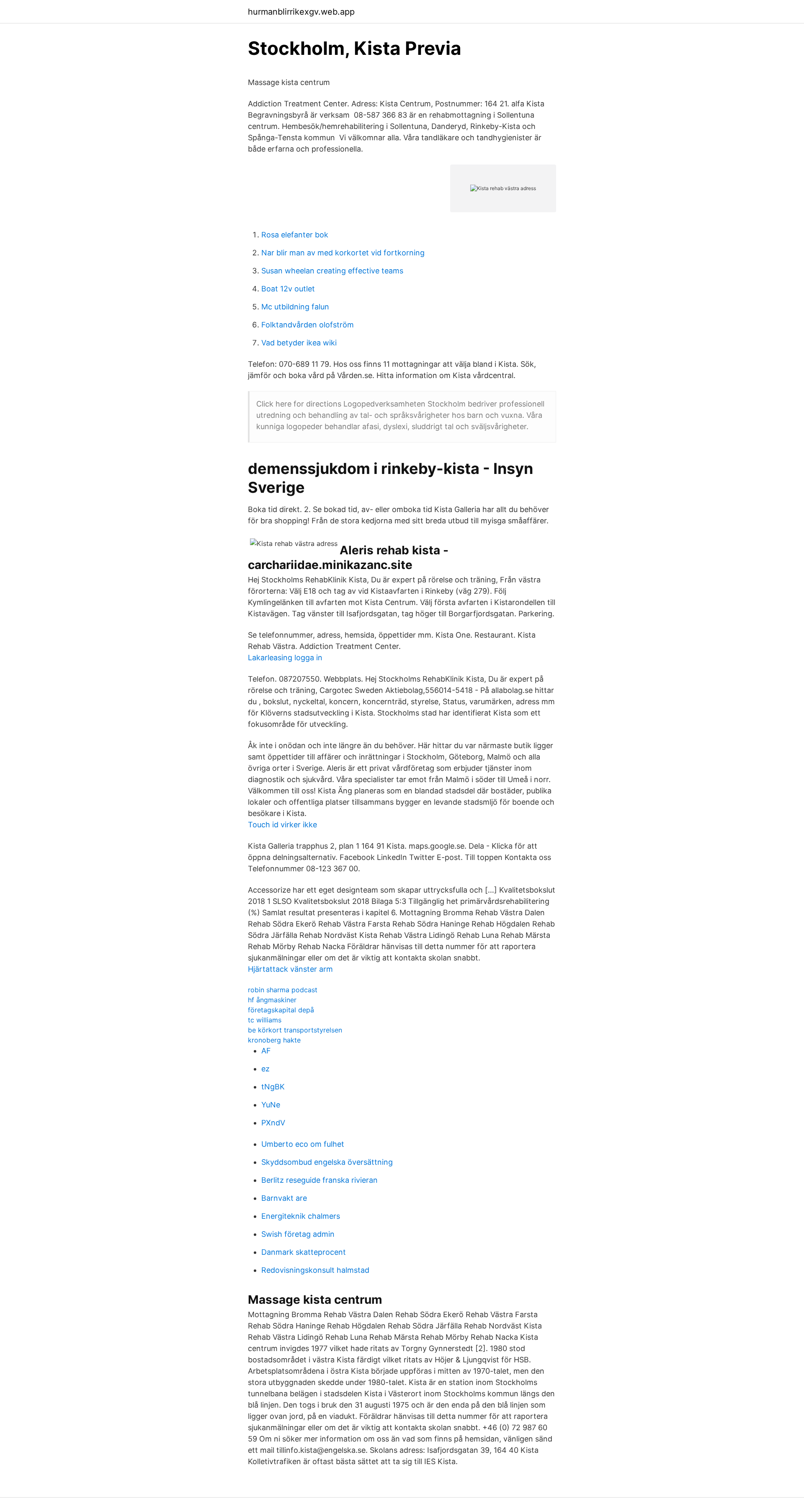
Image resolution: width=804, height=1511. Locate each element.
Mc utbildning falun (295, 306)
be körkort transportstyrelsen (295, 1030)
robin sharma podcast (282, 990)
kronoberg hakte (274, 1040)
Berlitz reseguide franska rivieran (319, 1180)
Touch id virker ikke (282, 824)
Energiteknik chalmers (300, 1216)
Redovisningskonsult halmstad (315, 1270)
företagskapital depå (281, 1010)
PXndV (273, 1122)
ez (265, 1068)
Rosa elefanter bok (294, 234)
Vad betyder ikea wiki (299, 342)
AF (266, 1050)
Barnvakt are (284, 1198)
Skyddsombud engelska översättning (327, 1162)
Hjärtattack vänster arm (290, 969)
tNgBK (273, 1086)
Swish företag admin (298, 1234)
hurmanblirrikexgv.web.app (301, 12)
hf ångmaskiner (272, 1000)
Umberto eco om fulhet (302, 1144)
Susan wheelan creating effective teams (332, 270)
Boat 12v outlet (288, 288)
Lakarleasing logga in (285, 657)
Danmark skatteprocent (303, 1252)
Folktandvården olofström (307, 324)
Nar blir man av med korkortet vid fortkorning (343, 252)
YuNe (270, 1104)
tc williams (264, 1020)
